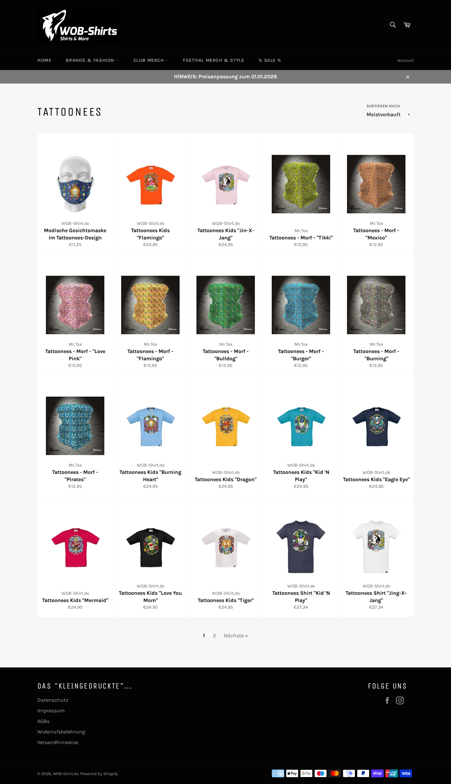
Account (406, 60)
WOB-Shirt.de (66, 773)
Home (44, 60)
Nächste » (236, 635)
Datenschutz (52, 700)
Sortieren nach (383, 106)
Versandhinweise (57, 742)
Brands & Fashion (91, 60)
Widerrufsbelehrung (61, 732)
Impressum (51, 710)
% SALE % (270, 60)
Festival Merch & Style (213, 60)
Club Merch (149, 60)
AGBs (43, 721)
